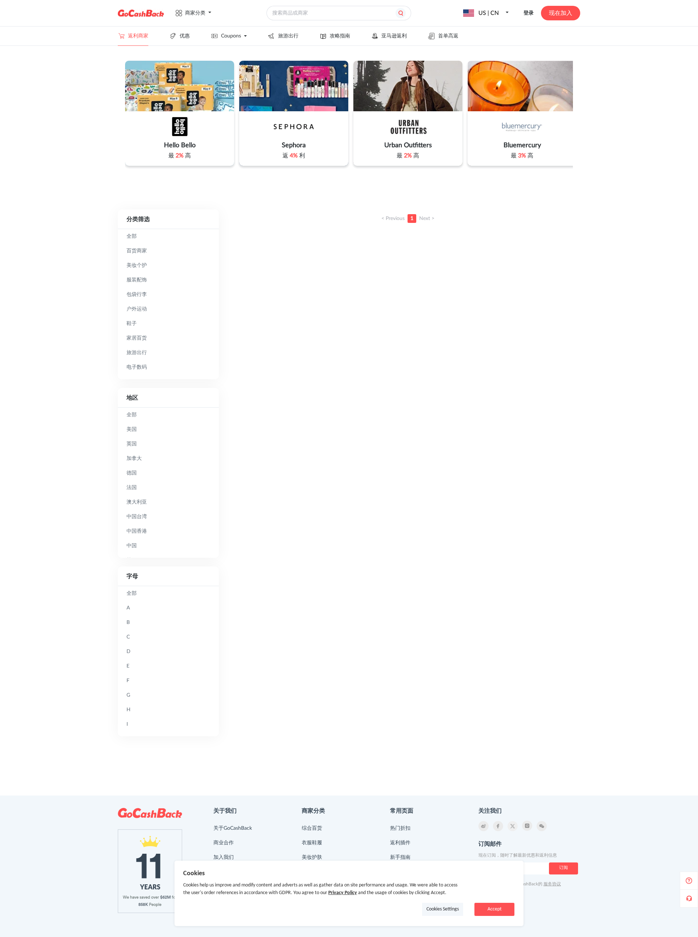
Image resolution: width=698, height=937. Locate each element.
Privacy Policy (342, 893)
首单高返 (448, 36)
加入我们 (223, 857)
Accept (495, 909)
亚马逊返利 (394, 36)
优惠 (185, 36)
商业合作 (223, 842)
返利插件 (400, 842)
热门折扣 (400, 828)
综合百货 (312, 828)
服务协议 (552, 884)
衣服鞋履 (312, 842)
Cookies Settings (442, 909)
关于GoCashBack (232, 828)
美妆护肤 (312, 857)
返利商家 (138, 36)
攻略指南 (340, 36)
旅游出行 (288, 36)
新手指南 (400, 857)
